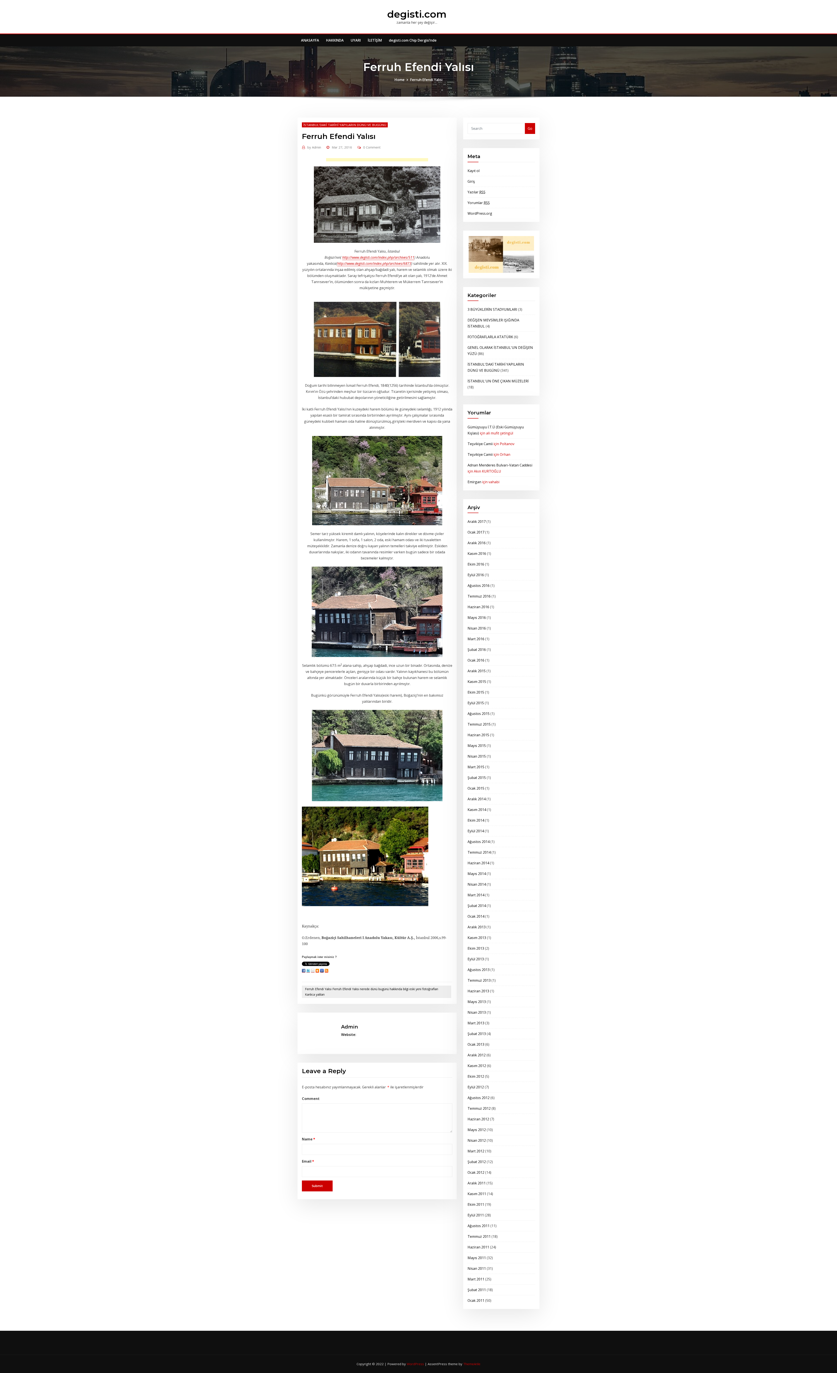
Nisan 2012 (477, 1140)
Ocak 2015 (476, 788)
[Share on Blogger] (317, 970)
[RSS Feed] (326, 970)
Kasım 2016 (477, 553)
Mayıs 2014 (477, 873)
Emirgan (474, 482)
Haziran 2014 (478, 863)
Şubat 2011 (477, 1289)
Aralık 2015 (477, 671)
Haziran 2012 (478, 1119)
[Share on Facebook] (303, 970)
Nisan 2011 (477, 1268)
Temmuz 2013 (479, 980)
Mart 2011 (476, 1279)
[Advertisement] (378, 160)
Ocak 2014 (476, 916)
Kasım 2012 (477, 1065)
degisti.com (417, 14)
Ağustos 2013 (479, 969)
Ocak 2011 (476, 1300)
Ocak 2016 (476, 660)
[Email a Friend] (313, 970)
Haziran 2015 (478, 735)
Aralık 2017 (477, 521)
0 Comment (372, 147)
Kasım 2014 (477, 809)
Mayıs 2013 (477, 1001)
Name (308, 1139)
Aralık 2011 (477, 1183)
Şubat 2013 (477, 1033)
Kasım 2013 (477, 937)
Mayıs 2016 (477, 617)
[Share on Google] (322, 970)
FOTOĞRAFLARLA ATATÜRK (490, 336)
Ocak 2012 (476, 1172)
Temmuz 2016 (479, 596)
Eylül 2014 (476, 831)
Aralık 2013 (477, 927)
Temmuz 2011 (479, 1236)
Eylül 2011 (476, 1215)
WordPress (415, 1364)
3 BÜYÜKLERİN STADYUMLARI (492, 309)
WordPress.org (480, 213)
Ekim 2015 (476, 692)
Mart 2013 (476, 1023)
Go (530, 128)
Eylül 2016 (476, 575)
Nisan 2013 (477, 1012)
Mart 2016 (476, 639)
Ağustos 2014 (479, 841)
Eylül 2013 (476, 959)
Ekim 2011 (476, 1204)
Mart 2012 (476, 1151)
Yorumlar (479, 202)
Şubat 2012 (477, 1161)
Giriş (471, 181)
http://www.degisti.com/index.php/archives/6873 (374, 263)
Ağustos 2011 (479, 1225)
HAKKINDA (335, 40)
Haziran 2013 (478, 991)
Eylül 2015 (476, 703)
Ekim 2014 (476, 820)
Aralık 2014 (477, 799)
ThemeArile (471, 1364)
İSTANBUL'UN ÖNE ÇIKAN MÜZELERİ (498, 381)
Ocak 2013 (476, 1044)
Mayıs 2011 (477, 1257)
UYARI (356, 40)
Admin (314, 147)
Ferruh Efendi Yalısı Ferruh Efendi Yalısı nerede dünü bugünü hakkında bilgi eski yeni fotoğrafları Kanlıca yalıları (371, 991)
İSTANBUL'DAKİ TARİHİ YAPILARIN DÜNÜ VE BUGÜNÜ (344, 125)
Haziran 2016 (478, 607)
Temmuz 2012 (479, 1108)
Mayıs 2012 (477, 1129)
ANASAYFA (310, 40)
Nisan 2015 (477, 756)
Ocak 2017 (476, 532)
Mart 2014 (476, 895)
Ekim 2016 (476, 564)
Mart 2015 (476, 767)
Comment (311, 1098)
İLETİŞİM (375, 40)
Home (400, 79)
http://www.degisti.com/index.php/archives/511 (378, 257)
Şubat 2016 (477, 649)
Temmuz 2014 (479, 852)
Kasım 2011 (477, 1193)
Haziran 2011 (478, 1247)
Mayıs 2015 (477, 745)
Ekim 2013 (476, 948)
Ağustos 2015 (479, 713)
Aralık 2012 (477, 1055)
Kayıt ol (474, 170)
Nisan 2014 (477, 884)
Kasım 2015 (477, 681)
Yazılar (476, 192)
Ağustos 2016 (479, 585)
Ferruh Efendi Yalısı (426, 79)
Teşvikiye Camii (480, 443)
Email (308, 1161)
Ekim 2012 (476, 1076)
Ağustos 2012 (479, 1097)
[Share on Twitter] (308, 970)
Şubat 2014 (477, 905)
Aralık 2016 (477, 542)
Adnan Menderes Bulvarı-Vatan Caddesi (500, 465)
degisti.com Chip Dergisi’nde (413, 40)
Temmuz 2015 (479, 724)
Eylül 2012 (476, 1087)
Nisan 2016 (477, 628)
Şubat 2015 (477, 777)
